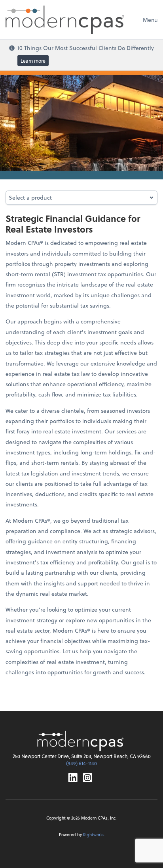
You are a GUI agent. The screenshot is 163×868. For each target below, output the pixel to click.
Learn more (33, 60)
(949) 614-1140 (81, 763)
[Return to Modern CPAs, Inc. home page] (81, 741)
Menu (150, 19)
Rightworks (93, 834)
